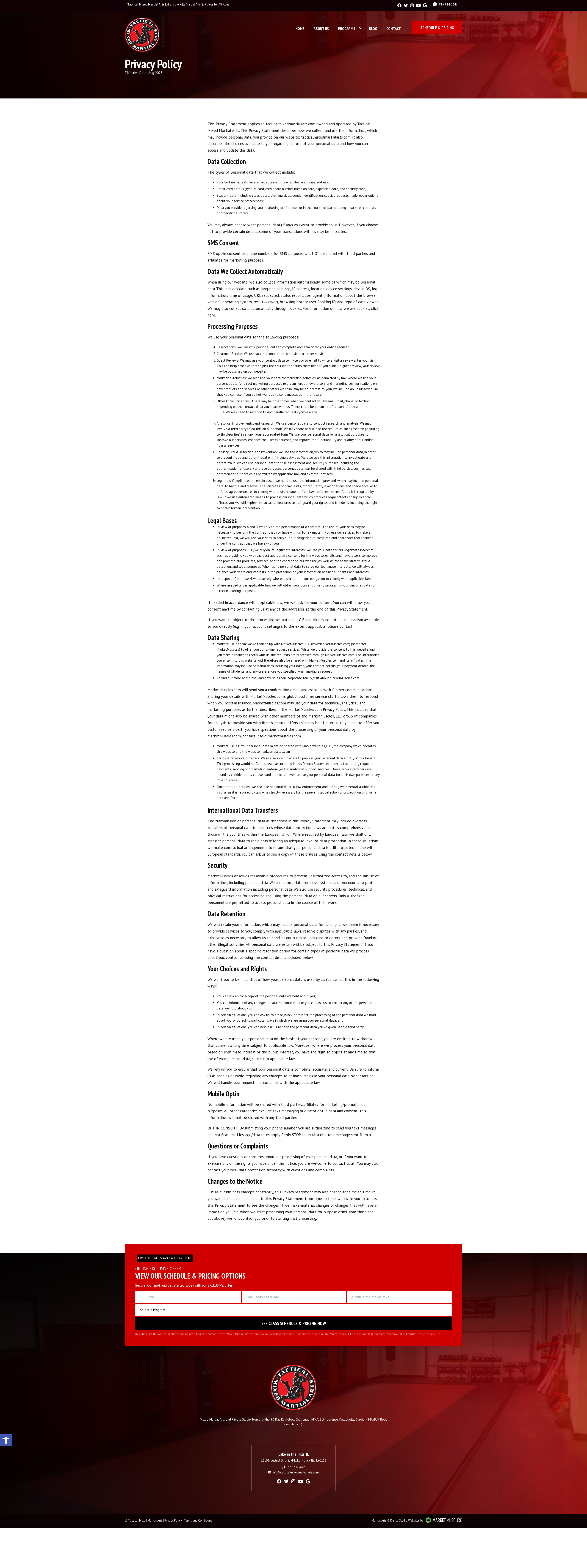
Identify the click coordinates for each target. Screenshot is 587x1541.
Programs (346, 28)
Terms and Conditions (198, 1520)
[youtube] (418, 5)
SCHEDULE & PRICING (437, 27)
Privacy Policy (173, 1520)
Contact (393, 28)
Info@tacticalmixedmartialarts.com (296, 1472)
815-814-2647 (448, 4)
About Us (321, 28)
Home (300, 28)
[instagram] (412, 5)
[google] (425, 5)
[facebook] (399, 5)
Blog (373, 28)
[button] (6, 1440)
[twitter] (406, 5)
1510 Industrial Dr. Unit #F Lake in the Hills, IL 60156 (293, 1460)
